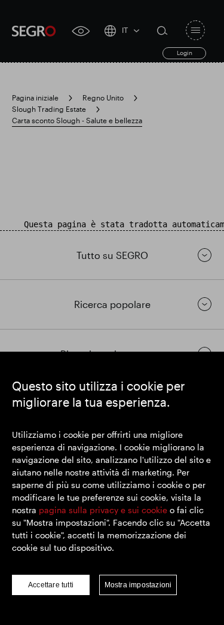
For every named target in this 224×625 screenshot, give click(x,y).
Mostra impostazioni (138, 585)
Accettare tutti (50, 585)
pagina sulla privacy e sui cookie (103, 510)
